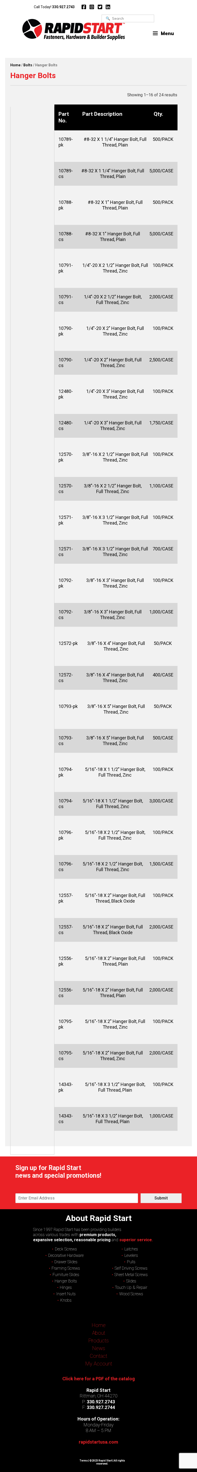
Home (15, 65)
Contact (98, 1356)
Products (98, 1341)
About (98, 1333)
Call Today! (54, 7)
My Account (98, 1364)
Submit (161, 1198)
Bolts (27, 65)
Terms (84, 1460)
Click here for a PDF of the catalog (98, 1378)
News (98, 1348)
